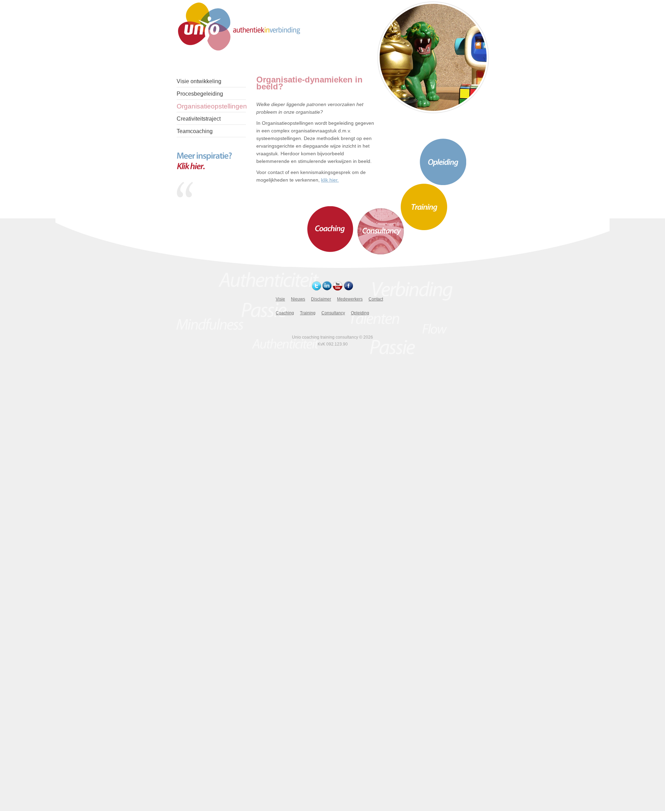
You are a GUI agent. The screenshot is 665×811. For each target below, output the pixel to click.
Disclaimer (321, 299)
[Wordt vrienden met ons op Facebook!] (348, 288)
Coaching (285, 313)
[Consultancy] (380, 252)
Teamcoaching (195, 131)
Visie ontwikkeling (199, 81)
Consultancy (333, 313)
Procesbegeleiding (200, 94)
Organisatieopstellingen (211, 106)
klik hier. (330, 180)
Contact (376, 299)
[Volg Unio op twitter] (316, 288)
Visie (280, 299)
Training (308, 313)
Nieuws (298, 299)
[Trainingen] (424, 229)
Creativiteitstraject (199, 119)
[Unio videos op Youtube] (338, 288)
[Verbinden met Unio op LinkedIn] (326, 288)
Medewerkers (350, 299)
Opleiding (360, 313)
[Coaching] (330, 250)
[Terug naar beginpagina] (240, 26)
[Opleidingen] (443, 183)
